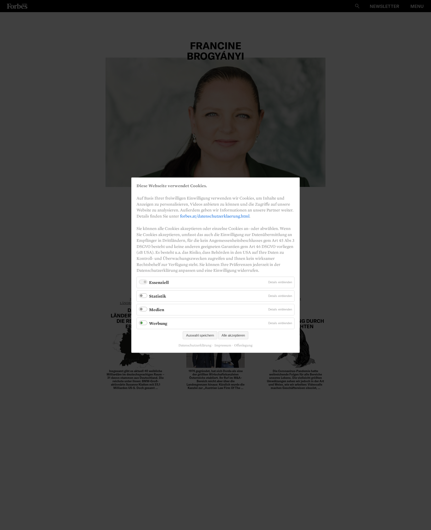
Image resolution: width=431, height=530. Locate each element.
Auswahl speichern (200, 335)
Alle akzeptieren (233, 335)
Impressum (222, 345)
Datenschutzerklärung (194, 345)
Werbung (158, 323)
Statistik (157, 296)
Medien (156, 309)
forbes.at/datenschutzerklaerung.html (214, 215)
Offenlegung (243, 345)
